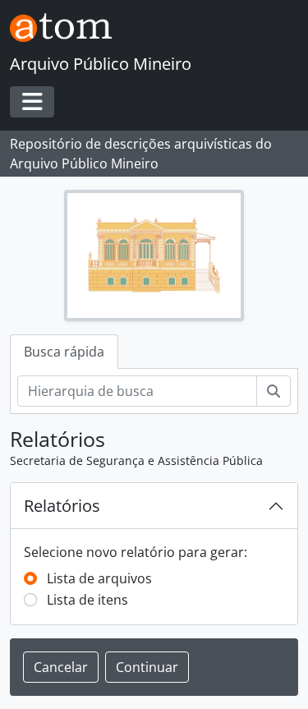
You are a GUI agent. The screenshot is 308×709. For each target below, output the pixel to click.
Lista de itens (87, 600)
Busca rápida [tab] (64, 352)
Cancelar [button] (61, 667)
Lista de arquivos (99, 578)
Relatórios (62, 506)
